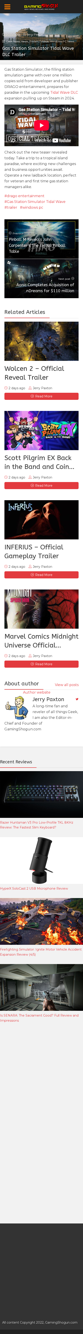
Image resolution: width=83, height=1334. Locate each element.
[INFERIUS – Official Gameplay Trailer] (41, 519)
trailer (12, 207)
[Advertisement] (41, 1074)
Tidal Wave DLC (64, 92)
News (24, 41)
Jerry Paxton (35, 34)
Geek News (13, 41)
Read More (43, 396)
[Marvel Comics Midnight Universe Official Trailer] (41, 609)
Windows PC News (62, 41)
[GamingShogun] (41, 6)
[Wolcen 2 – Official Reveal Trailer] (41, 341)
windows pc (32, 207)
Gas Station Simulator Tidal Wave (36, 202)
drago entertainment (25, 196)
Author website (36, 692)
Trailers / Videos (39, 41)
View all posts (67, 685)
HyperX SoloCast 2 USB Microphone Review (34, 889)
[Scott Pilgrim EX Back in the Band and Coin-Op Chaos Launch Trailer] (41, 430)
